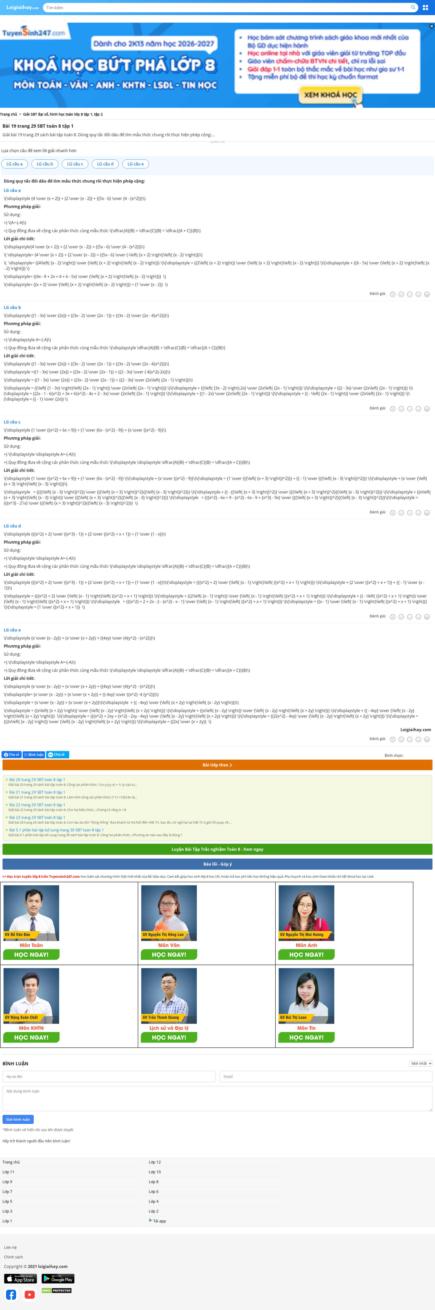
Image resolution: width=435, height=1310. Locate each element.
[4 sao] (425, 755)
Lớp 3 (7, 1211)
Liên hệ (10, 1247)
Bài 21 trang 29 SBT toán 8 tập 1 (37, 792)
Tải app (159, 1220)
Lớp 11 (9, 1171)
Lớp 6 (154, 1191)
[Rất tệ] (392, 294)
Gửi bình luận (18, 1119)
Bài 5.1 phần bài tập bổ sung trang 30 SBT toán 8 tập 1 (56, 829)
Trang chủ (11, 1161)
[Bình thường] (410, 294)
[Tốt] (418, 294)
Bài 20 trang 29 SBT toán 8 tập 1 (37, 779)
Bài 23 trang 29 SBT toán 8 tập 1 (37, 817)
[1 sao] (407, 755)
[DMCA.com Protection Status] (56, 1295)
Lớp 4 (154, 1201)
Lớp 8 (154, 1181)
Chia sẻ (13, 754)
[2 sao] (413, 755)
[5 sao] (431, 755)
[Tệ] (401, 294)
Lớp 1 (7, 1220)
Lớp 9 (7, 1181)
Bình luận (36, 755)
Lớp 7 (7, 1191)
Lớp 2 (154, 1211)
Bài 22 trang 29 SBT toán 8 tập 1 (37, 804)
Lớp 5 (7, 1201)
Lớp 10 (155, 1171)
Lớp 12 (155, 1161)
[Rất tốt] (427, 294)
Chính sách (13, 1256)
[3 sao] (419, 755)
